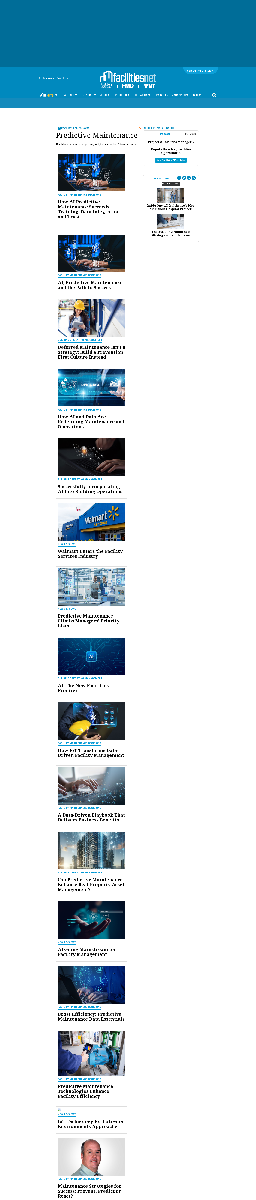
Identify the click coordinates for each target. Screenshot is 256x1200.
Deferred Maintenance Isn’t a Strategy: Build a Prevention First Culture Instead (91, 352)
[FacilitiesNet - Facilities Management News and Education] (128, 76)
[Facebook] (179, 178)
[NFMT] (149, 87)
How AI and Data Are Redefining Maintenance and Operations (91, 421)
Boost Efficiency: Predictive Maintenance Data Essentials (91, 1017)
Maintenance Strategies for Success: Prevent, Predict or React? (89, 1191)
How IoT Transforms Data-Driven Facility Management (91, 753)
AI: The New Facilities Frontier (83, 688)
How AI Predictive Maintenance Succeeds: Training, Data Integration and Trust (89, 209)
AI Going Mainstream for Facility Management (87, 952)
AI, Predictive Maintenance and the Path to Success (89, 285)
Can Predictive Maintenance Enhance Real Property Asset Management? (91, 884)
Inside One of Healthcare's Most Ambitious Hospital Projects (171, 207)
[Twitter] (184, 178)
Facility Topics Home (75, 128)
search (214, 95)
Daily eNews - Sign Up (52, 78)
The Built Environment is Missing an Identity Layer (170, 233)
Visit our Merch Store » (200, 71)
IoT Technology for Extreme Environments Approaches (90, 1124)
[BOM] (106, 87)
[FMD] (128, 87)
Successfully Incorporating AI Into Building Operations (90, 489)
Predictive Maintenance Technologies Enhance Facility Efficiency (85, 1091)
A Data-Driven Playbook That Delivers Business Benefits (91, 818)
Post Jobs (190, 134)
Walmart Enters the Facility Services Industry (90, 554)
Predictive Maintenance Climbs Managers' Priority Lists (88, 621)
